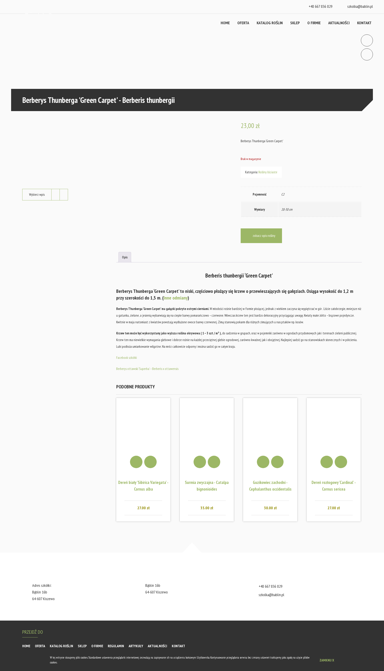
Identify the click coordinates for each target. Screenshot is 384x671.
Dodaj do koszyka (136, 462)
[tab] (124, 257)
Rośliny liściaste (267, 172)
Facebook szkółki (126, 357)
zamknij (327, 660)
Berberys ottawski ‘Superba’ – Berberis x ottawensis (147, 369)
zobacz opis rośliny (264, 236)
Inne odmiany (176, 298)
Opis (125, 257)
